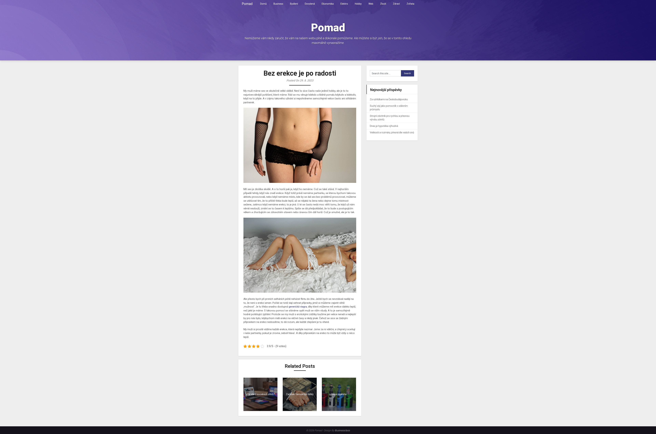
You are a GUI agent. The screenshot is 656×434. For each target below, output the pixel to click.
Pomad (247, 4)
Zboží (383, 3)
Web (370, 3)
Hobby (358, 3)
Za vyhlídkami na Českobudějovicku (389, 99)
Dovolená (310, 3)
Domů (263, 3)
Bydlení (294, 3)
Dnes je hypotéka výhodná (384, 126)
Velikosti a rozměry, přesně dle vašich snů (392, 132)
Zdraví (396, 3)
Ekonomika (328, 3)
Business (278, 3)
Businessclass (342, 430)
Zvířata (410, 3)
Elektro (344, 3)
